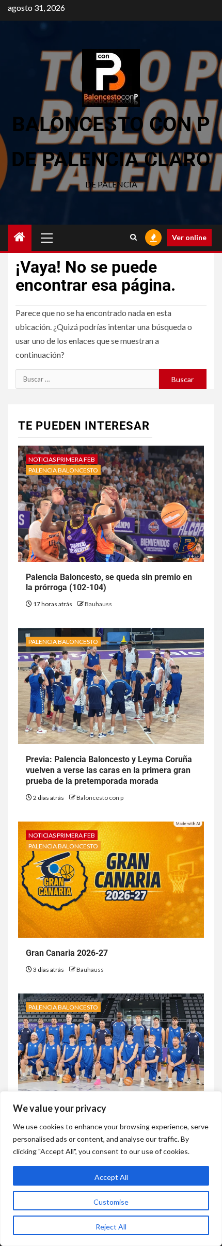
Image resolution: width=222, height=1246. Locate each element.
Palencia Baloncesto (63, 470)
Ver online (189, 237)
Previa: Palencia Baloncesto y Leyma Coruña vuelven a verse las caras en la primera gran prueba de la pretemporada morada (109, 770)
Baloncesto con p (99, 797)
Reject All (111, 1226)
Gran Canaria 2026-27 (67, 953)
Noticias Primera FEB (61, 459)
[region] (111, 1168)
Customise (111, 1201)
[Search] (133, 237)
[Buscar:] (87, 379)
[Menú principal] (47, 237)
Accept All (111, 1177)
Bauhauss (98, 604)
